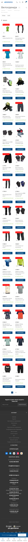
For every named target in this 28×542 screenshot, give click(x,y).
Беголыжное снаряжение (14, 421)
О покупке (14, 445)
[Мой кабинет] (22, 2)
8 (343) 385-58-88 (14, 461)
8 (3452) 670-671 (14, 480)
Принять (22, 535)
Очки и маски (14, 433)
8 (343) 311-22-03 (14, 471)
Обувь (14, 425)
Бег (14, 435)
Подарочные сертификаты (14, 441)
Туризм (14, 419)
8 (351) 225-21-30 (14, 505)
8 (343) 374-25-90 (14, 489)
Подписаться (22, 404)
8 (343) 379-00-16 (14, 499)
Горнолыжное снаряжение (14, 427)
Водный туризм (14, 439)
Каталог (14, 412)
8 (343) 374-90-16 (14, 492)
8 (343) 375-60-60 (14, 496)
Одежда (14, 416)
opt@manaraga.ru (14, 475)
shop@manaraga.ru (14, 466)
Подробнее (7, 45)
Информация (14, 449)
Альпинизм (14, 423)
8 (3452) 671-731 (14, 483)
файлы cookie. (12, 535)
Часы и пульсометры (14, 437)
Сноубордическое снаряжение (14, 429)
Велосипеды (14, 431)
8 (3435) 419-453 (14, 512)
